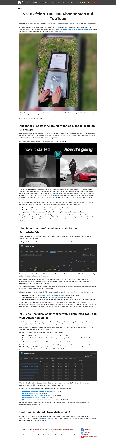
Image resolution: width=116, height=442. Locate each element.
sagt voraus (46, 418)
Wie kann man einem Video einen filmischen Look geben (40, 400)
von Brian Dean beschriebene (53, 297)
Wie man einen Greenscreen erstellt (33, 398)
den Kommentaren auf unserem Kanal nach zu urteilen (74, 29)
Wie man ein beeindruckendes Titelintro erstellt (37, 391)
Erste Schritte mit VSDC (30, 393)
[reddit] (20, 8)
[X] (19, 8)
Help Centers (56, 195)
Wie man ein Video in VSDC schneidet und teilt (37, 395)
